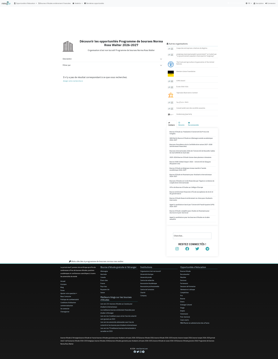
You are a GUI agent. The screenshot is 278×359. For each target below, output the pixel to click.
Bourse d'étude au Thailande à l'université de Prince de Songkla (189, 133)
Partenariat (184, 283)
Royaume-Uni (104, 289)
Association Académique (148, 283)
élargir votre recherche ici (73, 81)
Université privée (146, 277)
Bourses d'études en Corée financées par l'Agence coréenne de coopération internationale (192, 182)
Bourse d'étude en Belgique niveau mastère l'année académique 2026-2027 (188, 169)
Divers (182, 302)
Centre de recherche (147, 280)
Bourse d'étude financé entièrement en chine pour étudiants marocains (191, 199)
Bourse (182, 299)
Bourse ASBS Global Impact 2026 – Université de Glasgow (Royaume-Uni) (190, 163)
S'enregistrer (64, 312)
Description (67, 59)
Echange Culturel (186, 305)
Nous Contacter (65, 296)
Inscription (259, 3)
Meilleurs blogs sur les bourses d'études (116, 298)
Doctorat (183, 280)
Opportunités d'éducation (193, 267)
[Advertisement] (139, 22)
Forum (62, 290)
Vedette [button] (77, 3)
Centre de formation (147, 289)
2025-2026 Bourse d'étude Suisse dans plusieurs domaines (190, 157)
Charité (142, 292)
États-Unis (104, 280)
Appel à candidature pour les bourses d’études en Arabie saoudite (190, 218)
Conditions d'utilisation (68, 302)
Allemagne (104, 271)
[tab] (171, 124)
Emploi (182, 311)
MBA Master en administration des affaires (194, 323)
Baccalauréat (184, 274)
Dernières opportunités (95, 3)
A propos (63, 284)
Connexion (271, 3)
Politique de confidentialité (69, 299)
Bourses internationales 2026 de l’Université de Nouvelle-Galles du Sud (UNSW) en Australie (192, 152)
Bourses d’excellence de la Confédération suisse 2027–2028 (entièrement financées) (191, 145)
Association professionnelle (149, 286)
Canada (103, 277)
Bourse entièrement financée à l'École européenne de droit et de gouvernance (191, 193)
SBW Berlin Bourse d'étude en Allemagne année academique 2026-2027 (191, 139)
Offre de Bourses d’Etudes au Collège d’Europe (186, 187)
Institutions (146, 267)
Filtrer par (67, 65)
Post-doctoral (185, 317)
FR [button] (249, 3)
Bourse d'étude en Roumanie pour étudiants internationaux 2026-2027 (191, 176)
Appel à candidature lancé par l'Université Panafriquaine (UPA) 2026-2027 (192, 206)
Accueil (62, 281)
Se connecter (64, 309)
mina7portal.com (142, 349)
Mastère (183, 277)
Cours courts (184, 320)
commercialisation (236, 3)
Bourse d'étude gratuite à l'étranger (118, 267)
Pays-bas (103, 286)
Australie (103, 274)
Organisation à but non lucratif (150, 271)
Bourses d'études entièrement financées (55, 3)
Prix (181, 296)
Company (143, 296)
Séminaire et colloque (187, 289)
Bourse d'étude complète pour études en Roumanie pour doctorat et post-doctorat (189, 212)
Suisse (102, 292)
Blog (62, 287)
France (102, 283)
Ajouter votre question (68, 293)
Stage (182, 308)
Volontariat (184, 314)
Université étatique (146, 274)
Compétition (184, 292)
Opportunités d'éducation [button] (25, 3)
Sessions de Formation (187, 286)
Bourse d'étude (185, 271)
